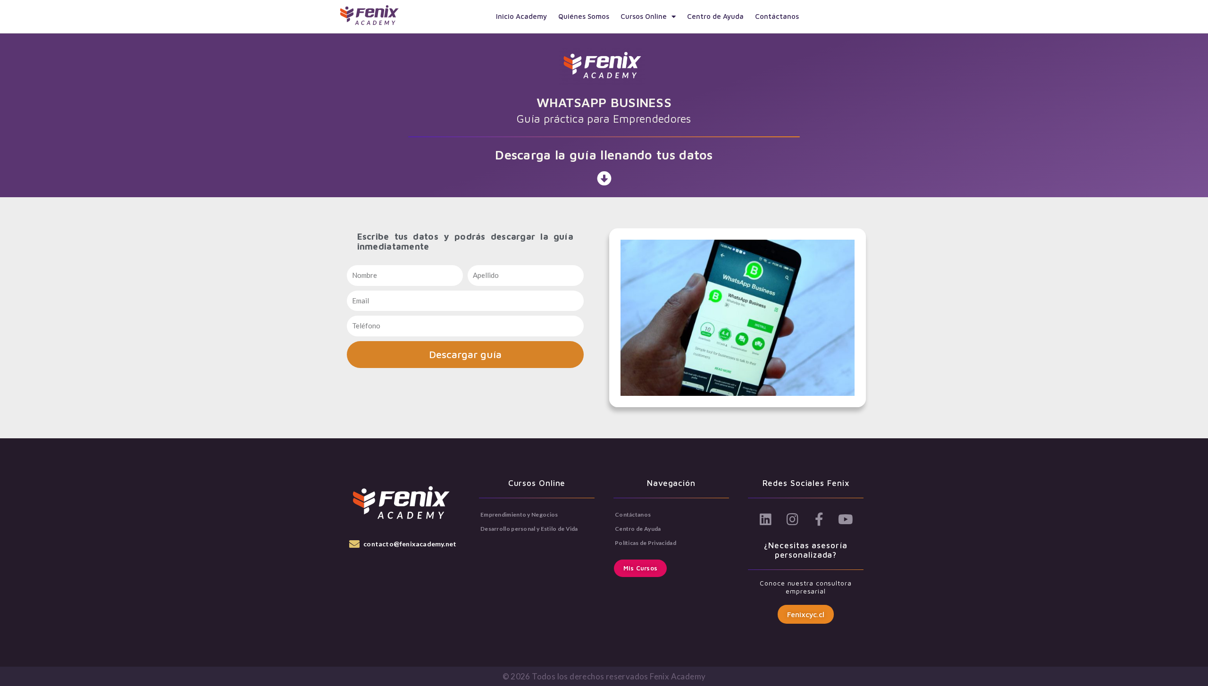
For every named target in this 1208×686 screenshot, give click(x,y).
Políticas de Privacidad (645, 542)
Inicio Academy (521, 16)
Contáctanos (777, 16)
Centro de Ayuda (715, 16)
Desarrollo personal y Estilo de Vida (529, 528)
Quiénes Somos (583, 16)
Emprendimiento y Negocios (519, 514)
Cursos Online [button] (644, 16)
